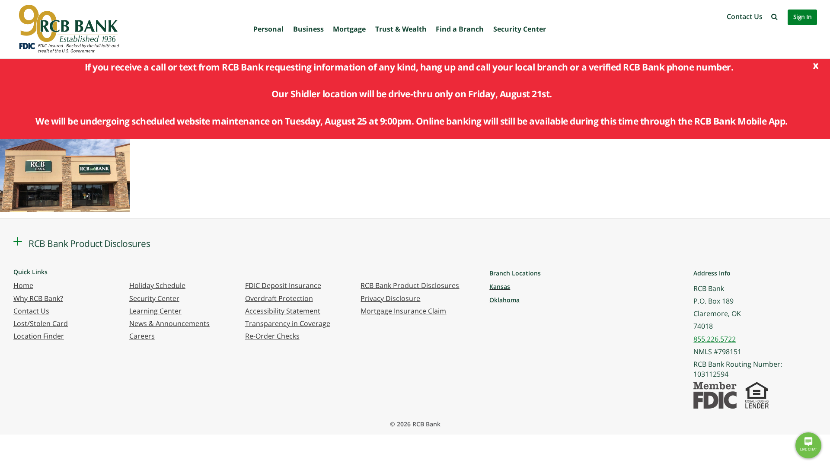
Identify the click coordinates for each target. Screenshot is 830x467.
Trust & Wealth (401, 29)
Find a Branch (460, 29)
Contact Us (745, 16)
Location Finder (38, 336)
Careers (142, 336)
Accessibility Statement (282, 311)
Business (308, 29)
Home (23, 285)
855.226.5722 (714, 339)
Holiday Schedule (157, 285)
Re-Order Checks (272, 336)
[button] (774, 16)
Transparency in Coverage (287, 323)
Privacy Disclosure (390, 298)
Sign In (802, 17)
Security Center (519, 29)
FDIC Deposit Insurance (283, 285)
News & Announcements (169, 323)
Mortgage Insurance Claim (403, 311)
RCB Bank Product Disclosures (410, 285)
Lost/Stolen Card (40, 323)
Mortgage (349, 29)
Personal (268, 29)
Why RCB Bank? (38, 298)
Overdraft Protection (279, 298)
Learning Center (155, 311)
